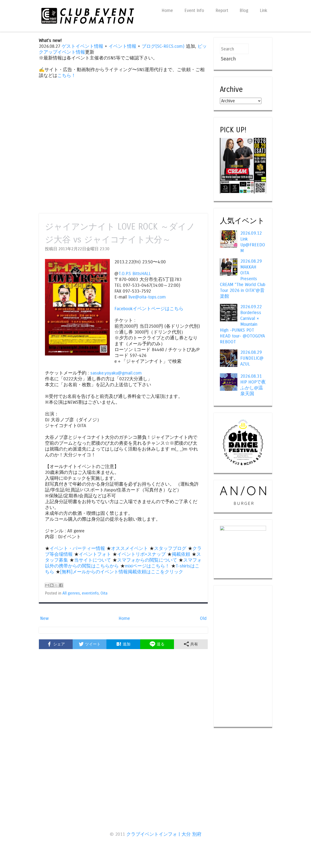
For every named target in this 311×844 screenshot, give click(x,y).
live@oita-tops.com (147, 297)
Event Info (194, 10)
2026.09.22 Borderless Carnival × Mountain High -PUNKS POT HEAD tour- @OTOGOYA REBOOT (242, 324)
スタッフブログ (170, 548)
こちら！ (66, 75)
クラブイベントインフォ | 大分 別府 (163, 834)
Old (203, 618)
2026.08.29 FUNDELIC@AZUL (252, 358)
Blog (244, 10)
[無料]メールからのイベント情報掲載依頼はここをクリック (121, 572)
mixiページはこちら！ (147, 566)
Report (222, 10)
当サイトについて (92, 560)
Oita (104, 593)
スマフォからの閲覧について (147, 560)
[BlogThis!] (51, 585)
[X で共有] (56, 585)
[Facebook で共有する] (61, 585)
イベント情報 (122, 46)
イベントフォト (95, 554)
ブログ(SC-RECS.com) (163, 46)
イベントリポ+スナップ (141, 554)
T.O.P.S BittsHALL (135, 273)
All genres (71, 593)
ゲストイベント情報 (82, 46)
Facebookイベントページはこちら (148, 308)
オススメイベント (129, 548)
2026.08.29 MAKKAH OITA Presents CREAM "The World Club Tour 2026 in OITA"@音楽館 (242, 279)
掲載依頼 (181, 554)
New (44, 618)
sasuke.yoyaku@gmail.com (116, 373)
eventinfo (90, 593)
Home (167, 10)
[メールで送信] (47, 585)
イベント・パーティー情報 (77, 548)
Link (263, 10)
